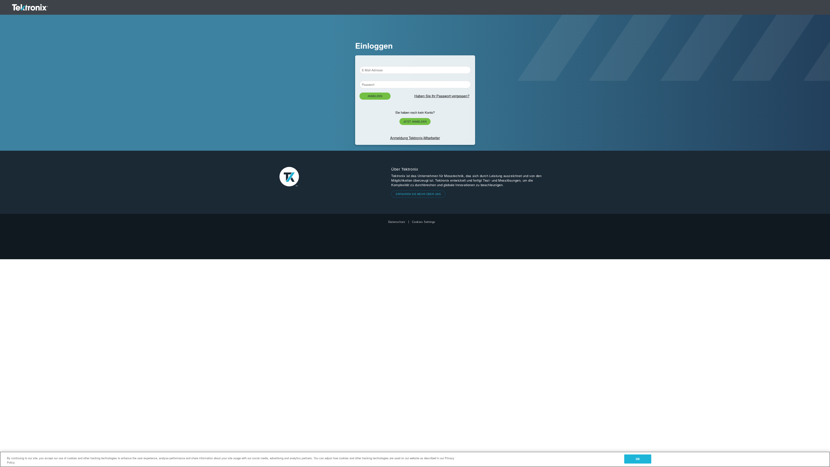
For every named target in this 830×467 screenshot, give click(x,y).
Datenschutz (396, 222)
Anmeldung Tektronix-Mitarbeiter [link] (415, 137)
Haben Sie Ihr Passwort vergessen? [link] (441, 95)
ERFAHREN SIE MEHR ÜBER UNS (418, 194)
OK (638, 459)
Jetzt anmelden (415, 121)
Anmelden (375, 96)
